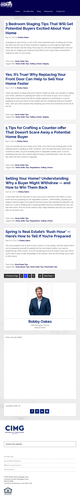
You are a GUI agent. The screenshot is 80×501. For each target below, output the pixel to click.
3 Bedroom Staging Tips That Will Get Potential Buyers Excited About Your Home (39, 28)
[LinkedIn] (42, 411)
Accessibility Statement (12, 461)
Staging (46, 64)
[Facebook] (32, 411)
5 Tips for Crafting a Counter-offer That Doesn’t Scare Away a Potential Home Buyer (38, 132)
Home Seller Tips (22, 61)
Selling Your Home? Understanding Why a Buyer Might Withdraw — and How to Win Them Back (38, 182)
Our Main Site (9, 456)
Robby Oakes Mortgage (40, 4)
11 (40, 276)
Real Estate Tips (21, 264)
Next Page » (49, 276)
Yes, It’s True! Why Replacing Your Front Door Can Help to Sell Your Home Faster (36, 79)
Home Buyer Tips (22, 267)
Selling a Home (36, 64)
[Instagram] (37, 411)
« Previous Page (11, 276)
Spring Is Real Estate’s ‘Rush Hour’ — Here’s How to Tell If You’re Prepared (38, 233)
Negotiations (35, 167)
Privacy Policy (9, 469)
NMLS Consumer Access (12, 465)
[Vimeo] (47, 411)
